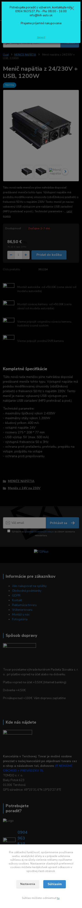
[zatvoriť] (72, 8)
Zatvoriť (41, 37)
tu (58, 898)
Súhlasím (55, 884)
